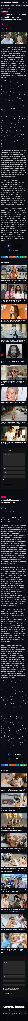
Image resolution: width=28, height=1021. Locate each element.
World (2, 5)
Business (7, 5)
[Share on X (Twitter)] (4, 29)
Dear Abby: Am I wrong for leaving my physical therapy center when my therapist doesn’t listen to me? (13, 951)
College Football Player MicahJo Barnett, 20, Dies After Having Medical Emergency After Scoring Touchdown (12, 361)
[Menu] (2, 2)
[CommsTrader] (11, 2)
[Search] (26, 2)
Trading (12, 5)
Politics (23, 5)
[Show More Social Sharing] (13, 29)
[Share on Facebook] (2, 29)
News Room (6, 24)
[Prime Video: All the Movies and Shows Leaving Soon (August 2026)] (14, 433)
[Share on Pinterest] (6, 29)
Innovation (17, 5)
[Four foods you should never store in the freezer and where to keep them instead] (14, 800)
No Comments (21, 24)
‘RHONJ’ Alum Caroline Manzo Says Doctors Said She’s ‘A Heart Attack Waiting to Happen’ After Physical (12, 383)
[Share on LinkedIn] (9, 29)
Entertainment (5, 11)
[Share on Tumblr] (11, 29)
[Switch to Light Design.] (24, 2)
